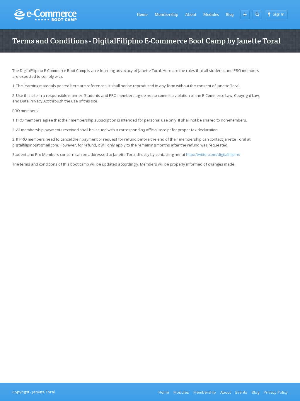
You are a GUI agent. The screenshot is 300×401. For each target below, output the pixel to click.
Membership (166, 14)
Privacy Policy (276, 392)
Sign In (278, 14)
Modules (211, 14)
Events (241, 392)
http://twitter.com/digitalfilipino (213, 154)
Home (142, 14)
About (190, 14)
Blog (230, 14)
